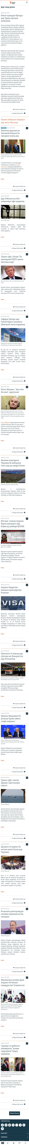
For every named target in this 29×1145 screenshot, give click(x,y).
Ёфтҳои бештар (14, 1113)
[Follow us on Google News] (2, 1125)
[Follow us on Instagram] (13, 1125)
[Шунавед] (7, 1143)
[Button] (19, 109)
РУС (19, 1143)
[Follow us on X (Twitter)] (16, 1125)
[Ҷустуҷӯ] (25, 1143)
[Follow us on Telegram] (20, 1125)
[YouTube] (13, 1143)
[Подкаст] (2, 1128)
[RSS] (23, 1125)
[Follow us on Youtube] (9, 1125)
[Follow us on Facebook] (5, 1125)
